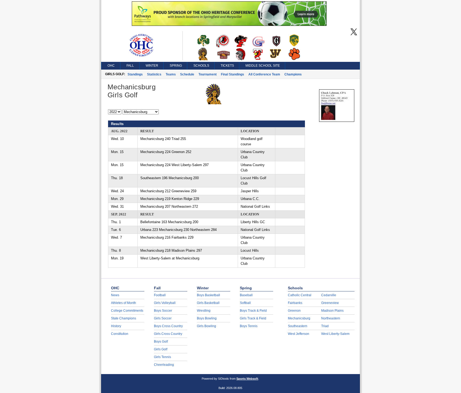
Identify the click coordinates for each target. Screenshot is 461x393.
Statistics (154, 74)
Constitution (119, 334)
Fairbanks (295, 303)
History (116, 326)
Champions (293, 74)
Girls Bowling (206, 326)
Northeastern (330, 318)
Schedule (187, 74)
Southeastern (297, 326)
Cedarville (328, 295)
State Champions (123, 318)
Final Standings (232, 74)
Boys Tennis (248, 326)
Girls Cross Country (168, 334)
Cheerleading (164, 365)
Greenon (294, 310)
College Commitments (127, 310)
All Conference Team (264, 74)
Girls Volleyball (165, 303)
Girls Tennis (162, 357)
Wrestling (203, 310)
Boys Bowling (207, 318)
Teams (171, 74)
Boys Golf (161, 341)
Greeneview (330, 303)
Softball (245, 303)
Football (160, 295)
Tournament (207, 74)
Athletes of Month (123, 303)
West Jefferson (298, 334)
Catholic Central (299, 295)
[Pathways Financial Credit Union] (229, 24)
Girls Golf (160, 349)
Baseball (246, 295)
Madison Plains (332, 310)
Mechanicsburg (299, 318)
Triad (325, 326)
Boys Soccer (163, 310)
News (115, 295)
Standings (135, 74)
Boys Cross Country (168, 326)
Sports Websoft (247, 378)
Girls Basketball (208, 303)
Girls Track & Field (253, 318)
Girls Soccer (163, 318)
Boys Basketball (208, 295)
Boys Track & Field (253, 310)
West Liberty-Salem (335, 334)
